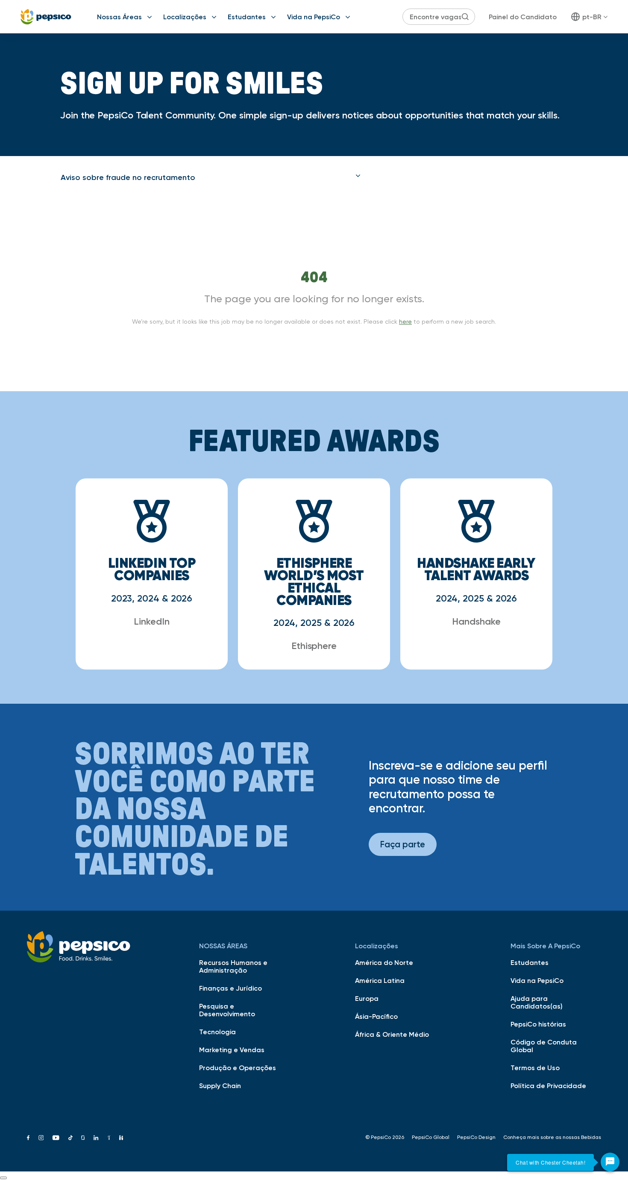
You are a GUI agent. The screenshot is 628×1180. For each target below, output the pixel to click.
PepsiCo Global (430, 1137)
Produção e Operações (237, 1067)
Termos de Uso (535, 1067)
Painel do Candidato (523, 16)
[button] (211, 177)
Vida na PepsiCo (313, 16)
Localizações (184, 16)
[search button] (465, 16)
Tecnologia (217, 1031)
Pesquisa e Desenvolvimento (227, 1010)
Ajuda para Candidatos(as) (537, 1002)
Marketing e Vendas (231, 1049)
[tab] (211, 177)
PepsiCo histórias (538, 1024)
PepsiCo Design (476, 1137)
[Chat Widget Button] (610, 1162)
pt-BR (592, 16)
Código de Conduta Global (544, 1045)
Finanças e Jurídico (230, 988)
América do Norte (384, 962)
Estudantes (247, 16)
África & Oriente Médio (392, 1034)
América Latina (380, 980)
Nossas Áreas (119, 16)
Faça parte (402, 844)
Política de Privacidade (548, 1085)
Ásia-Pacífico (376, 1016)
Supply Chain (220, 1085)
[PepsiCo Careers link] (46, 16)
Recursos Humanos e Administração (233, 966)
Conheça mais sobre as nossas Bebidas (552, 1137)
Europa (367, 998)
